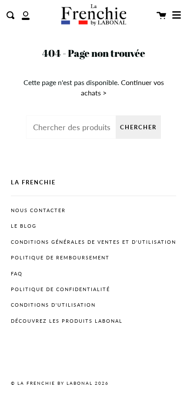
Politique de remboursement (60, 257)
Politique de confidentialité (60, 289)
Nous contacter (38, 210)
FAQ (17, 273)
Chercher (138, 127)
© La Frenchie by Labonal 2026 (60, 383)
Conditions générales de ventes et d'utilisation (93, 242)
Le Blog (24, 226)
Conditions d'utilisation (53, 305)
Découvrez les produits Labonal (67, 321)
